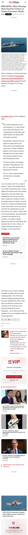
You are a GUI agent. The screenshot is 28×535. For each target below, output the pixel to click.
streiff (2, 14)
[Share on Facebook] (9, 319)
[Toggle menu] (2, 2)
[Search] (25, 2)
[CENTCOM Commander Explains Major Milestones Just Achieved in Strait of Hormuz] (14, 503)
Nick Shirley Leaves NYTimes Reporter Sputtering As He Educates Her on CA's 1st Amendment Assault (13, 407)
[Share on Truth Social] (5, 319)
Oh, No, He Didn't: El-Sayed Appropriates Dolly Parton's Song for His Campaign (14, 432)
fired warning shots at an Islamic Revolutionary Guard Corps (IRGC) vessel (12, 78)
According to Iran (7, 116)
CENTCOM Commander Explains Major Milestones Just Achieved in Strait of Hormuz (14, 514)
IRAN (2, 325)
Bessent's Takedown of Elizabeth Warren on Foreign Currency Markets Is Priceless (14, 457)
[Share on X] (2, 319)
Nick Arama (5, 435)
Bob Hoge (5, 411)
